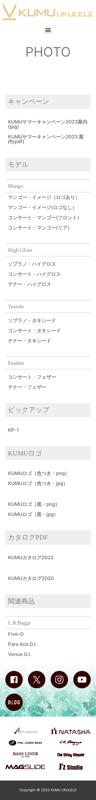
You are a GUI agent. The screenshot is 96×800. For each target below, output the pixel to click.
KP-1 (13, 430)
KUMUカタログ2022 (31, 557)
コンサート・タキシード (34, 330)
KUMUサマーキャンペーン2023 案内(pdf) (46, 139)
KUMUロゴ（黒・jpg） (33, 514)
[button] (48, 30)
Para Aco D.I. (22, 644)
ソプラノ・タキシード (32, 320)
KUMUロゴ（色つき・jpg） (38, 483)
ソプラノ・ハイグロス (32, 264)
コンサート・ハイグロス (34, 274)
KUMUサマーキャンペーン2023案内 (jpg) (47, 124)
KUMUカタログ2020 (31, 578)
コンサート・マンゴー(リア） (40, 227)
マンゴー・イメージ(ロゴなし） (42, 207)
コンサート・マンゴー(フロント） (45, 217)
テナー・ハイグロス (29, 284)
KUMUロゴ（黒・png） (34, 504)
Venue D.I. (19, 654)
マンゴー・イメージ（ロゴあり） (44, 197)
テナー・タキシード (29, 340)
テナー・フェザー (27, 387)
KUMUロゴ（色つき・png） (39, 473)
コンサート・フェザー (32, 377)
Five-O (16, 634)
